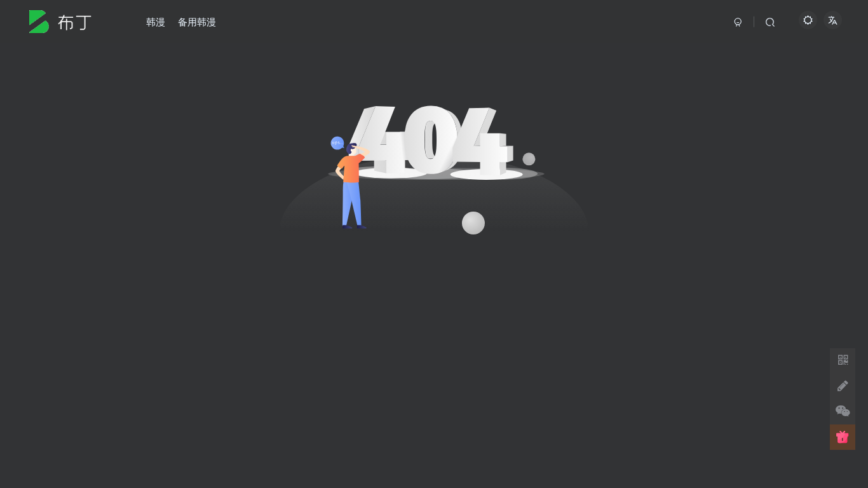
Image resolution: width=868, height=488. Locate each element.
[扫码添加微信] (842, 411)
